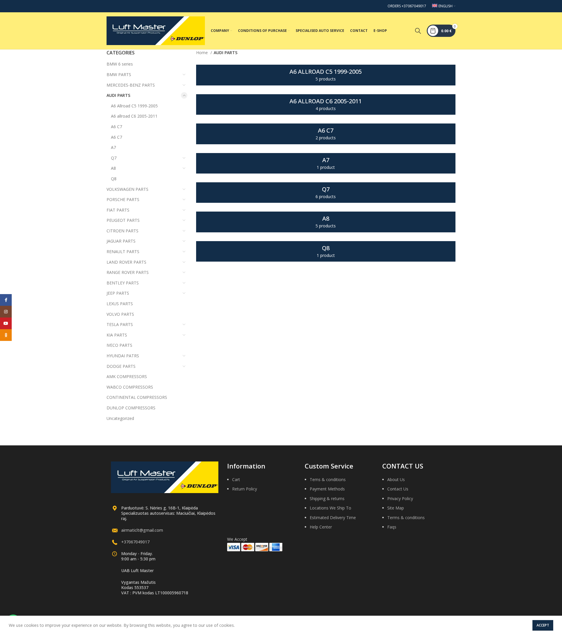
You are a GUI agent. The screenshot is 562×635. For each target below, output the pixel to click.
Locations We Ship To (330, 508)
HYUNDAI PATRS (123, 355)
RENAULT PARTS (123, 251)
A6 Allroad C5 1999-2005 (134, 106)
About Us (396, 479)
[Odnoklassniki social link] (6, 335)
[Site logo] (156, 30)
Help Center (321, 527)
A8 (113, 168)
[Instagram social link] (6, 312)
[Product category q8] (326, 251)
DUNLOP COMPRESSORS (131, 408)
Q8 (113, 178)
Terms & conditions (406, 517)
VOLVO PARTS (120, 314)
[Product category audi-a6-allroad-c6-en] (326, 104)
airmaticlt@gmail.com (142, 530)
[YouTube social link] (6, 323)
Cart (236, 479)
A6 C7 (116, 126)
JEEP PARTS (118, 293)
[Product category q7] (326, 192)
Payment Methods (327, 489)
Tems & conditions (328, 479)
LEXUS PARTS (120, 303)
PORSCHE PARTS (123, 199)
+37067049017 (135, 542)
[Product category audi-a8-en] (326, 222)
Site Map (395, 508)
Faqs (391, 527)
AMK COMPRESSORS (127, 376)
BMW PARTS (119, 74)
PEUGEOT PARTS (123, 220)
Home (202, 52)
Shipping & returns (327, 498)
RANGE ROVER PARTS (128, 272)
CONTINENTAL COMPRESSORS (137, 397)
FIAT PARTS (118, 210)
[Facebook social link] (6, 300)
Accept (543, 625)
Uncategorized (120, 418)
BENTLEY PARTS (123, 283)
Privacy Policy (400, 498)
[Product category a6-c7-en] (326, 133)
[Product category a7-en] (326, 163)
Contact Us (397, 489)
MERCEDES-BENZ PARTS (131, 85)
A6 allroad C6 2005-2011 (134, 116)
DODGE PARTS (121, 366)
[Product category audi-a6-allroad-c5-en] (326, 75)
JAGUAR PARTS (121, 241)
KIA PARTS (117, 335)
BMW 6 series (120, 64)
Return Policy (244, 489)
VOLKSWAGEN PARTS (127, 189)
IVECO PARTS (119, 345)
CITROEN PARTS (122, 231)
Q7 (113, 158)
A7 (113, 147)
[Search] (418, 31)
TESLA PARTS (120, 324)
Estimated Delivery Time (333, 517)
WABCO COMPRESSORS (130, 387)
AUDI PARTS (118, 95)
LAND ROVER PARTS (126, 262)
